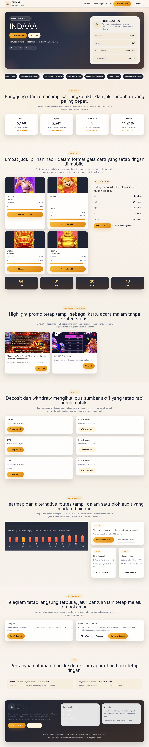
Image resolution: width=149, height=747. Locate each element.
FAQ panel (67, 722)
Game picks (67, 714)
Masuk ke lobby (25, 214)
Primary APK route (104, 540)
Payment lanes (69, 718)
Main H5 (138, 4)
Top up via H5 (15, 429)
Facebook (100, 636)
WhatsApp (85, 636)
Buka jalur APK (102, 225)
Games (95, 4)
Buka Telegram (16, 636)
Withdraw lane (87, 429)
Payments (103, 4)
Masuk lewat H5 (103, 572)
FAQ (110, 4)
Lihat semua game (123, 225)
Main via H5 (34, 725)
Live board (87, 4)
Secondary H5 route (126, 540)
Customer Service (118, 636)
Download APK (122, 4)
